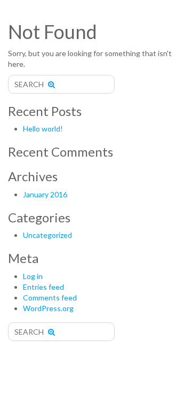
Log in (33, 276)
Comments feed (50, 297)
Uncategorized (47, 235)
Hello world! (43, 128)
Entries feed (43, 286)
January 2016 (45, 194)
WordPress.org (48, 308)
